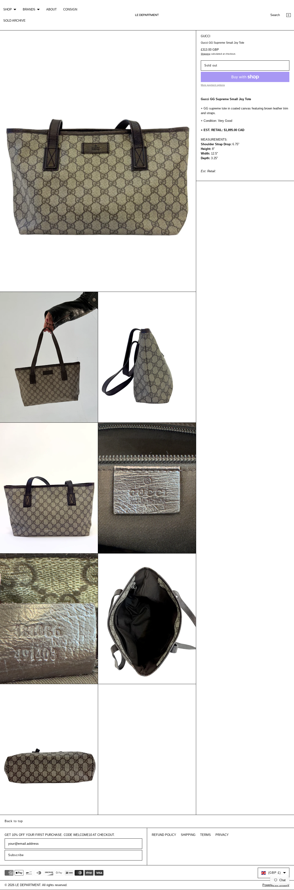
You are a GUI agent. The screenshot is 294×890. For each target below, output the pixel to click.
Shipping (205, 54)
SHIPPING (188, 835)
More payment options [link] (213, 85)
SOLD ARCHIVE (14, 20)
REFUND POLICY (164, 835)
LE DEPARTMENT (27, 885)
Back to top (14, 821)
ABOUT (51, 9)
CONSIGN (70, 9)
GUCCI (205, 36)
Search (275, 15)
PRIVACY (222, 835)
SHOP (7, 9)
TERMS (205, 835)
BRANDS (29, 9)
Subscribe (16, 855)
